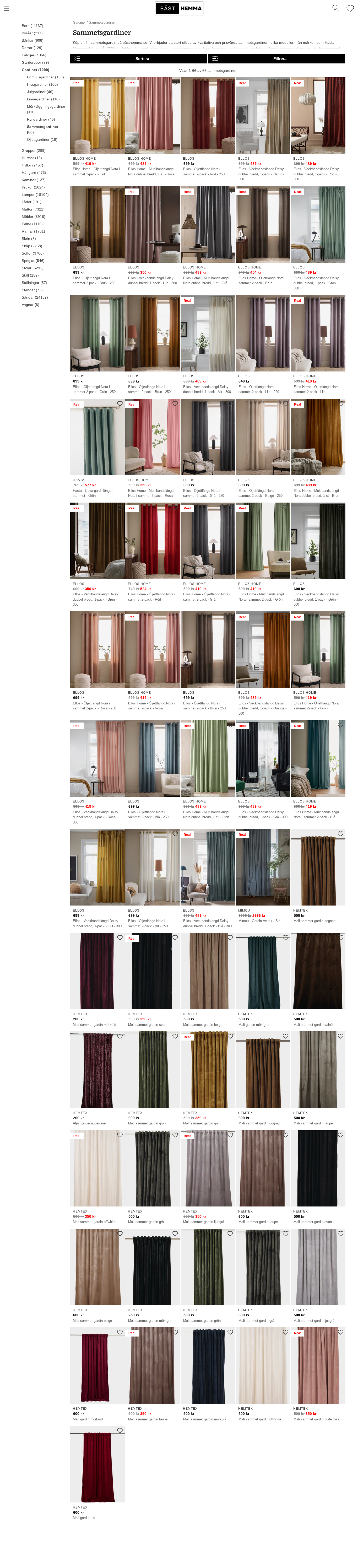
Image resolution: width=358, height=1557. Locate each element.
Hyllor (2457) (32, 165)
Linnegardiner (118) (43, 99)
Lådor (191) (31, 202)
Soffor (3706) (33, 253)
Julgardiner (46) (40, 92)
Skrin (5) (29, 238)
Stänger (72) (32, 290)
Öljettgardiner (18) (42, 139)
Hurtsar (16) (32, 158)
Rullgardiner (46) (41, 119)
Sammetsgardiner (102, 22)
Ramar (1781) (33, 231)
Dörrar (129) (32, 48)
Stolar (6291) (33, 268)
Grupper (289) (34, 150)
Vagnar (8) (30, 305)
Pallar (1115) (32, 224)
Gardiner (79, 22)
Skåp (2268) (32, 246)
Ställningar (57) (34, 283)
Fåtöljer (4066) (34, 55)
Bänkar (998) (33, 40)
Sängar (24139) (35, 297)
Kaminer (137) (34, 180)
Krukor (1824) (33, 187)
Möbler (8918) (33, 216)
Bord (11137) (32, 26)
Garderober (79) (35, 62)
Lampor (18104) (35, 194)
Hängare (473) (34, 172)
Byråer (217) (32, 33)
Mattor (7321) (33, 209)
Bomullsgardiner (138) (45, 77)
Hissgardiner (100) (42, 84)
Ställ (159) (30, 275)
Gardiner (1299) (35, 70)
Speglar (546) (33, 260)
